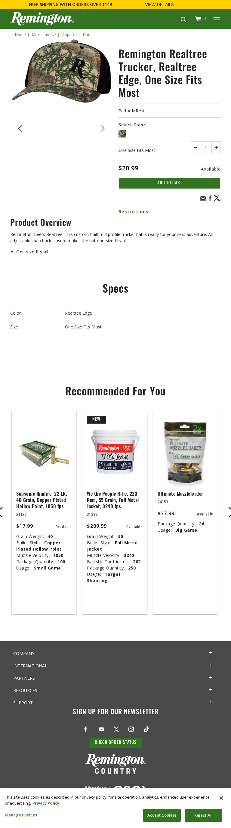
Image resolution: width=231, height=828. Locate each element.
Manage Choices (21, 814)
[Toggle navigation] (217, 19)
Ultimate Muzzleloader (180, 494)
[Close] (221, 798)
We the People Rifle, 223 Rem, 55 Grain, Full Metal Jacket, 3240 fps (113, 500)
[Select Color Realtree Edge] (122, 133)
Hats (87, 34)
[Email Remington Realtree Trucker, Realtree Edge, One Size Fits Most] (203, 199)
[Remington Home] (42, 19)
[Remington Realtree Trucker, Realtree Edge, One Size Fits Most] (61, 127)
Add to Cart (169, 183)
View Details (159, 5)
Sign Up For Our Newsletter (116, 712)
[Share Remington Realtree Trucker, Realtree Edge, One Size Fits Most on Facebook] (210, 200)
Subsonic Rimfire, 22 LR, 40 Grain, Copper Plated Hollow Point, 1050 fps (41, 500)
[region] (115, 808)
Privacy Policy (45, 803)
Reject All (203, 815)
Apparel (69, 34)
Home (20, 34)
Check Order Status (116, 743)
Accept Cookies (162, 815)
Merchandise (44, 34)
